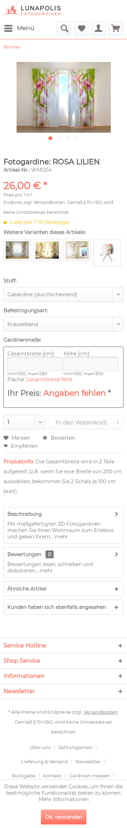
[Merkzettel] (81, 28)
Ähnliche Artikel (27, 589)
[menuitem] (19, 28)
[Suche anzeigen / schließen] (64, 28)
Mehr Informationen (64, 799)
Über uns (40, 747)
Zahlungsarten (75, 747)
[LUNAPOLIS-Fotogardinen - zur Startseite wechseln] (32, 11)
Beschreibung (24, 514)
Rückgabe (23, 775)
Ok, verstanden (63, 817)
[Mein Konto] (98, 28)
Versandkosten (49, 202)
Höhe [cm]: (77, 353)
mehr (60, 536)
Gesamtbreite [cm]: (31, 353)
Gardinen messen (89, 775)
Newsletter (88, 761)
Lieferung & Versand (44, 761)
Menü (25, 28)
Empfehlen (24, 446)
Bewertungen (24, 554)
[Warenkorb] (116, 28)
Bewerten (62, 438)
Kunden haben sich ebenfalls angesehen (56, 607)
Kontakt (52, 775)
